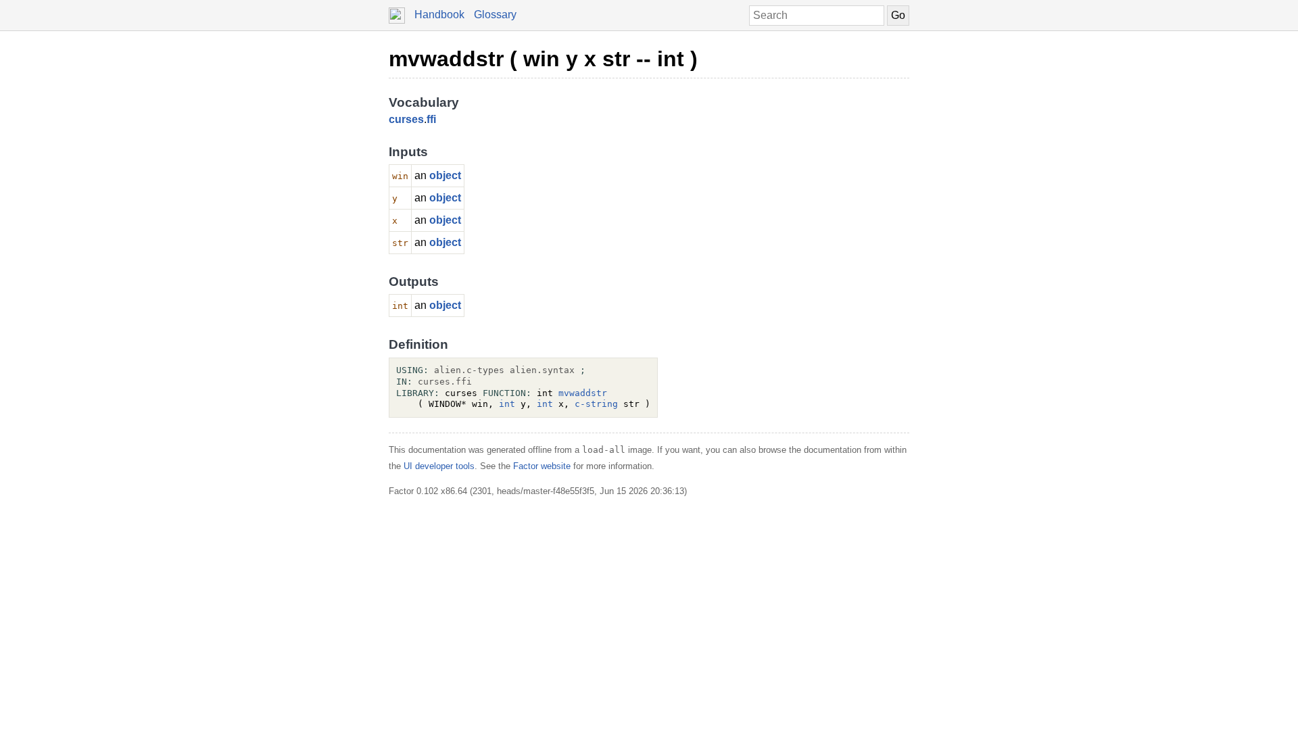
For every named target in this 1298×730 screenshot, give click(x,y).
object (445, 175)
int (507, 404)
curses (406, 119)
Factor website (542, 466)
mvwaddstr (582, 393)
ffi (431, 119)
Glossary (495, 14)
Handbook (439, 14)
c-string (596, 404)
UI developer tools (439, 466)
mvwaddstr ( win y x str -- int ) (543, 59)
